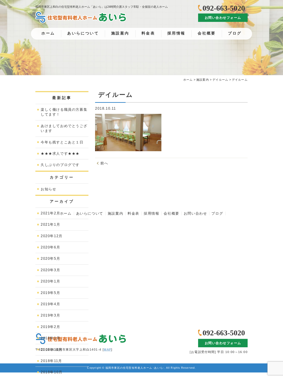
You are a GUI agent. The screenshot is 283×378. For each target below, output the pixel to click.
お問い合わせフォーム (223, 17)
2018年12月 (52, 349)
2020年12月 (52, 236)
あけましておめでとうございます (64, 128)
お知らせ (48, 189)
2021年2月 (50, 213)
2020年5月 (50, 258)
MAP (107, 349)
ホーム (48, 33)
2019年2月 (50, 327)
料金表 (148, 33)
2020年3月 (50, 270)
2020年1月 (50, 281)
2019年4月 (50, 304)
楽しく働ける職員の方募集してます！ (64, 112)
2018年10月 (52, 372)
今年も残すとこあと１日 (62, 142)
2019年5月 (50, 293)
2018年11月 (51, 361)
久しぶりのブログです (60, 165)
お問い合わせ (195, 213)
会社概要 (207, 33)
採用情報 (176, 33)
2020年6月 (50, 247)
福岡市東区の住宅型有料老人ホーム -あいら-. (135, 367)
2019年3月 (50, 315)
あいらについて (83, 33)
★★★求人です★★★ (60, 153)
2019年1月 (50, 338)
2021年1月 (50, 224)
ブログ (234, 33)
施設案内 (120, 33)
